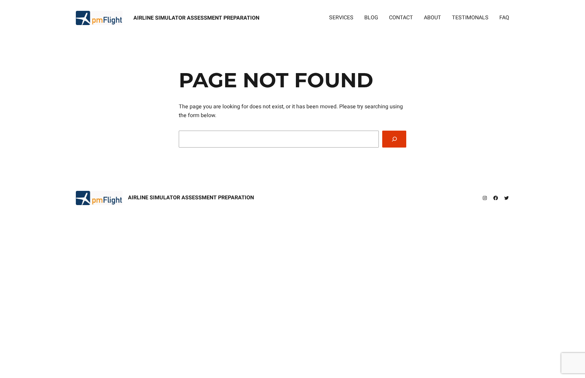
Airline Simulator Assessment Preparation (196, 18)
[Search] (394, 139)
